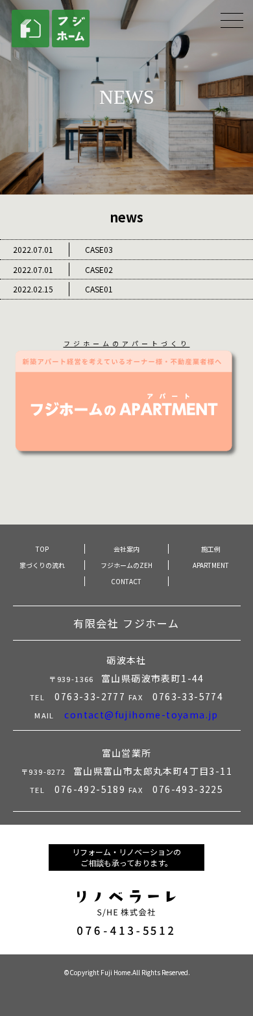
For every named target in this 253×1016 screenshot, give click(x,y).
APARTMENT (211, 565)
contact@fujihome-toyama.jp (141, 714)
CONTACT (126, 581)
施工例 (211, 549)
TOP (42, 549)
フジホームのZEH (126, 565)
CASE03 (63, 249)
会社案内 (126, 549)
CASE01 (63, 288)
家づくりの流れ (42, 565)
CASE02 (63, 269)
